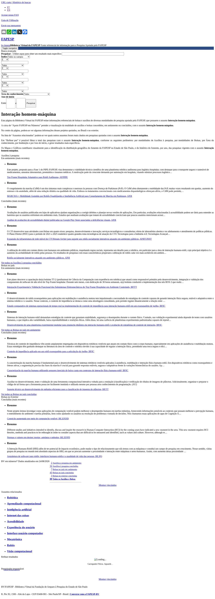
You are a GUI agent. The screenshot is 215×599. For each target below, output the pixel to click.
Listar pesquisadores (12, 570)
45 (51, 472)
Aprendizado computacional (24, 503)
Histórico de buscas (22, 2)
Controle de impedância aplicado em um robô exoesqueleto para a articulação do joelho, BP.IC (50, 351)
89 (51, 479)
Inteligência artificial (19, 509)
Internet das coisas (18, 515)
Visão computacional (19, 551)
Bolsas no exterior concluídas (65, 476)
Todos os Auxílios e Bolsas (64, 479)
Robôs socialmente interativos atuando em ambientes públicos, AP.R (38, 258)
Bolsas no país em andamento (65, 469)
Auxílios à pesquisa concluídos (65, 466)
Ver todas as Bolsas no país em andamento (20, 330)
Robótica (12, 497)
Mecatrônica (14, 539)
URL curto (6, 2)
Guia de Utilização (9, 20)
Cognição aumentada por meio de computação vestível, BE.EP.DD (38, 418)
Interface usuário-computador (25, 533)
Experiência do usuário (21, 527)
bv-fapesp (5, 45)
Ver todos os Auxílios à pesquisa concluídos (21, 263)
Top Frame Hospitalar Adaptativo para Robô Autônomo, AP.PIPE (37, 177)
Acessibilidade (15, 521)
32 (51, 466)
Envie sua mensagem (11, 25)
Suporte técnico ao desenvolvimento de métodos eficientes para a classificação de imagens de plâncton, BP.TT (58, 389)
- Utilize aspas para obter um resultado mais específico (31, 54)
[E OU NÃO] (4, 59)
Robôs (11, 545)
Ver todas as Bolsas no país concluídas (19, 394)
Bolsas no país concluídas (63, 472)
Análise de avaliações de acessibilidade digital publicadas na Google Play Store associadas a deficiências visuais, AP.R (61, 220)
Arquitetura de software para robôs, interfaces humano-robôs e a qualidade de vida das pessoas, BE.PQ (54, 456)
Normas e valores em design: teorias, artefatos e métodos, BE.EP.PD (38, 437)
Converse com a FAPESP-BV (84, 594)
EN (8, 10)
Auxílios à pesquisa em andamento (67, 463)
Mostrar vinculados (107, 485)
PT (8, 7)
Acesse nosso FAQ (10, 15)
